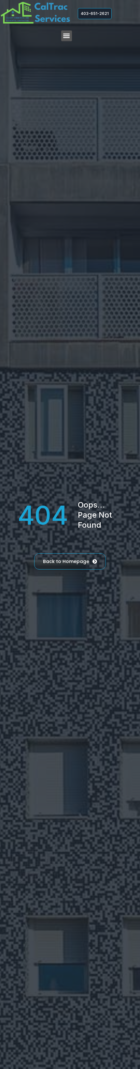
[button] (66, 35)
